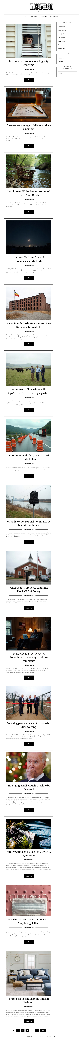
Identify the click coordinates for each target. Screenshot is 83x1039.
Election (60, 26)
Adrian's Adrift (62, 58)
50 (37, 1030)
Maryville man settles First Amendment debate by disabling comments (28, 657)
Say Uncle (60, 61)
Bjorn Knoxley (29, 69)
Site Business (54, 17)
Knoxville (43, 17)
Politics (34, 17)
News (26, 17)
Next (43, 1030)
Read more (29, 80)
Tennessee (61, 48)
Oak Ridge (61, 37)
